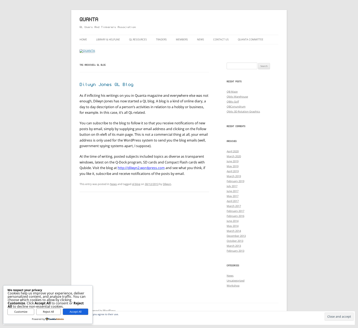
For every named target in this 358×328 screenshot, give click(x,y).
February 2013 (235, 251)
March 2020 (234, 156)
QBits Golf (233, 101)
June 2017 (232, 191)
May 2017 (232, 196)
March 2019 (234, 176)
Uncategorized (235, 280)
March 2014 (234, 231)
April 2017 (233, 201)
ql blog (136, 184)
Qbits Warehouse (237, 96)
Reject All (48, 311)
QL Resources (138, 39)
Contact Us (221, 39)
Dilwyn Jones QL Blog (106, 85)
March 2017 (234, 206)
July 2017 (232, 186)
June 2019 (232, 161)
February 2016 (235, 216)
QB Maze (232, 91)
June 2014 (232, 221)
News (200, 39)
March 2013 (234, 246)
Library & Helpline (108, 39)
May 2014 (232, 226)
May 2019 (232, 166)
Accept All (75, 311)
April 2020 (233, 151)
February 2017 (235, 211)
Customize (20, 311)
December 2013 (236, 236)
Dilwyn (167, 184)
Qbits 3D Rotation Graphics (243, 111)
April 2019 (233, 171)
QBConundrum (236, 106)
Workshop (233, 285)
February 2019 (235, 181)
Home (83, 39)
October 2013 (235, 241)
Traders (161, 39)
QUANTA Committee (250, 39)
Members (182, 39)
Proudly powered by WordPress (98, 310)
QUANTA (89, 19)
